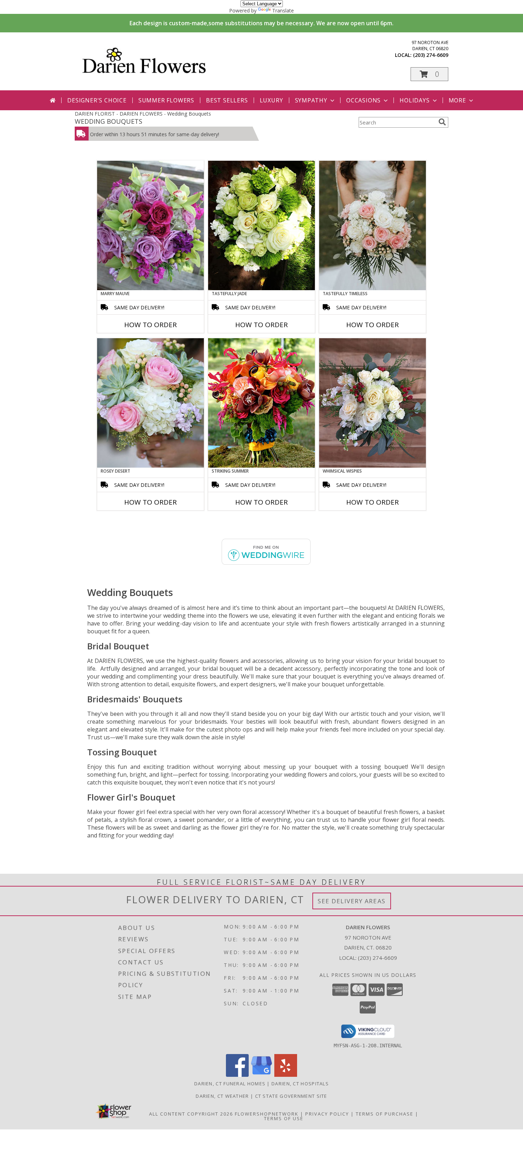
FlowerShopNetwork (267, 1114)
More (457, 100)
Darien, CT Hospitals (300, 1083)
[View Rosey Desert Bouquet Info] (150, 403)
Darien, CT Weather (222, 1096)
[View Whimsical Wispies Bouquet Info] (372, 403)
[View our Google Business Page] (261, 1074)
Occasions (363, 100)
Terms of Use (283, 1118)
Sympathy (311, 100)
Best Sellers (227, 100)
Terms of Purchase (384, 1114)
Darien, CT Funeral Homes (229, 1083)
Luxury (271, 100)
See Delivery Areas (352, 901)
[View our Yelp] (285, 1074)
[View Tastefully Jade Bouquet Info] (261, 225)
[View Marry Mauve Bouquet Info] (150, 225)
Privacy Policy (327, 1114)
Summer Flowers (166, 100)
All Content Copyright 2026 (191, 1114)
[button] (429, 74)
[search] (442, 122)
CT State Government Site (291, 1096)
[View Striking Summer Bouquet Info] (261, 403)
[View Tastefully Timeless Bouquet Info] (372, 225)
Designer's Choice (97, 100)
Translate (283, 10)
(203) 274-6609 (430, 55)
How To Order (150, 324)
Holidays (414, 100)
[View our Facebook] (237, 1074)
